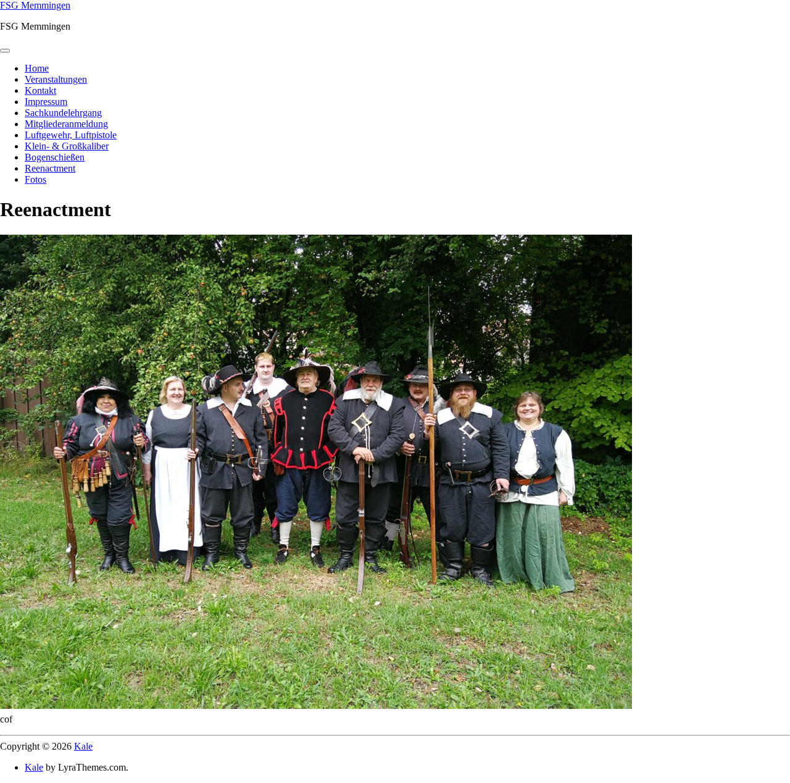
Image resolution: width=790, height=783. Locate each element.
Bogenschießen (55, 157)
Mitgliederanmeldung (66, 124)
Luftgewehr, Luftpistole (71, 135)
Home (37, 68)
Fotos (35, 179)
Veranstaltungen (56, 79)
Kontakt (40, 90)
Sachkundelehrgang (63, 112)
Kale (83, 746)
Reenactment (50, 168)
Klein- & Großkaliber (67, 146)
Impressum (46, 101)
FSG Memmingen (35, 5)
